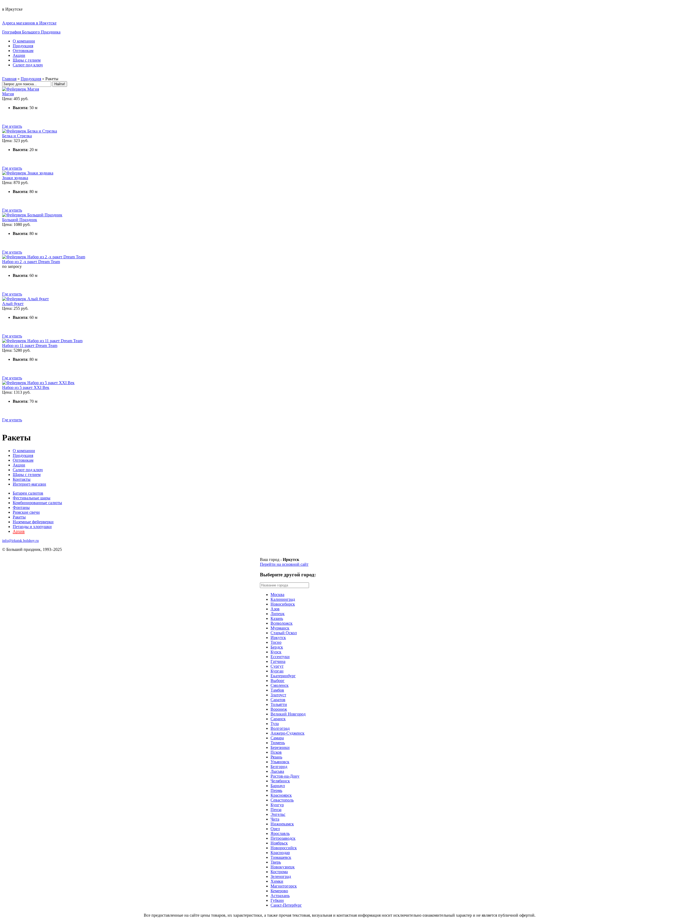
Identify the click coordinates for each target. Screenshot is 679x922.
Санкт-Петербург (286, 905)
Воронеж (279, 709)
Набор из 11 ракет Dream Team (29, 345)
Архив (19, 531)
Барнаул (278, 785)
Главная (9, 78)
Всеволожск (282, 623)
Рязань (276, 757)
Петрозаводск (283, 838)
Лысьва (277, 771)
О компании (24, 41)
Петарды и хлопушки (32, 526)
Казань (277, 618)
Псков (276, 752)
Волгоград (280, 728)
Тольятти (279, 704)
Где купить (12, 126)
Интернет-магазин (29, 484)
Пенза (276, 809)
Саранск (278, 719)
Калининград (283, 599)
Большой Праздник (19, 219)
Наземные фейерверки (33, 522)
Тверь (276, 862)
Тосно (276, 642)
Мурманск (280, 628)
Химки (277, 881)
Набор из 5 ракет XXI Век (25, 387)
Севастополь (282, 800)
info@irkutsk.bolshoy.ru (20, 541)
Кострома (279, 871)
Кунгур (277, 805)
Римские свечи (26, 512)
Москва (277, 594)
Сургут (277, 666)
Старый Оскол (284, 633)
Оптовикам (23, 50)
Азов (275, 609)
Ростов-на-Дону (285, 776)
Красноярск (281, 795)
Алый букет (13, 303)
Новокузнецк (283, 867)
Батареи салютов (28, 493)
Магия (8, 94)
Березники (280, 747)
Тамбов (277, 690)
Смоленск (280, 685)
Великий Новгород (288, 714)
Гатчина (278, 661)
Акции (19, 55)
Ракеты (19, 517)
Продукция (23, 46)
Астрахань (280, 895)
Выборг (278, 680)
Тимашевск (281, 857)
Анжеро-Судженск (287, 733)
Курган (277, 671)
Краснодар (280, 852)
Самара (277, 738)
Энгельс (278, 814)
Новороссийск (284, 848)
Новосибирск (283, 604)
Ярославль (280, 833)
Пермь (276, 790)
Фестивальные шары (31, 498)
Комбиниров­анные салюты (37, 502)
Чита (275, 819)
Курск (276, 652)
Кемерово (279, 891)
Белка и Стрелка (17, 136)
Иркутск (278, 637)
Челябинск (280, 781)
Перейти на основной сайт (284, 564)
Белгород (279, 766)
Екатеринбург (283, 676)
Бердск (277, 647)
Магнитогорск (284, 886)
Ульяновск (280, 762)
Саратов (278, 699)
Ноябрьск (279, 843)
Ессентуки (280, 656)
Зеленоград (281, 876)
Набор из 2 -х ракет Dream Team (31, 261)
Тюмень (278, 742)
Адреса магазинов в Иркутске (29, 23)
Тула (275, 723)
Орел (275, 828)
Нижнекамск (282, 824)
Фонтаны (21, 507)
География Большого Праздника (31, 32)
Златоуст (278, 695)
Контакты (22, 479)
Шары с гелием (27, 60)
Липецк (278, 613)
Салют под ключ (28, 65)
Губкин (277, 900)
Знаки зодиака (15, 177)
